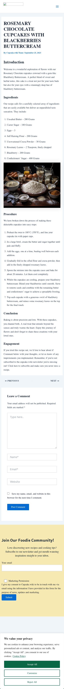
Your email (7, 562)
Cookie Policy (19, 656)
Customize (32, 673)
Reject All (32, 681)
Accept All (32, 664)
